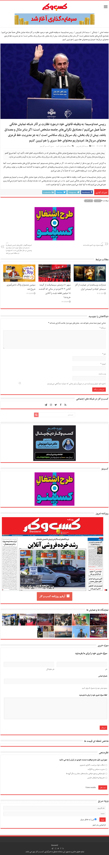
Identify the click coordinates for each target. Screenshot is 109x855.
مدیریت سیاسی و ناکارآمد (96, 769)
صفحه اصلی (104, 32)
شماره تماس (102, 676)
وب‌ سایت (102, 374)
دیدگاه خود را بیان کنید (63, 146)
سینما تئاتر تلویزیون (82, 32)
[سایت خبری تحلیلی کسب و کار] (54, 6)
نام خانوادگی (50, 669)
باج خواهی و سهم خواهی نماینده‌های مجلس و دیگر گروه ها (85, 773)
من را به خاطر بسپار (87, 819)
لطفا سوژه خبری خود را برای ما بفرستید (93, 695)
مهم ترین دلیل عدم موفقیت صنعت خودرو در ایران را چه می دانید (83, 759)
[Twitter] (56, 405)
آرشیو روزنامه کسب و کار (52, 596)
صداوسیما (97, 201)
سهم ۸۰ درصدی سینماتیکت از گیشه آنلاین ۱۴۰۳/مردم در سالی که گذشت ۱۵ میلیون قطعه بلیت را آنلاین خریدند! (55, 291)
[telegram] (46, 405)
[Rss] (65, 405)
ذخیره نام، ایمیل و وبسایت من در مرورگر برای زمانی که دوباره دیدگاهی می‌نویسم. (76, 383)
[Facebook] (60, 405)
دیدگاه (103, 328)
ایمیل (103, 364)
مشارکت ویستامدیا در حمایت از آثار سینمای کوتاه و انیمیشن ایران (90, 287)
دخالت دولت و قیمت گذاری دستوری (92, 765)
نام (104, 354)
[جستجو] (36, 415)
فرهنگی (94, 32)
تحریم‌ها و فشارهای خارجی (96, 777)
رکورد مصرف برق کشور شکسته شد (93, 244)
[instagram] (51, 405)
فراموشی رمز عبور (99, 825)
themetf (54, 845)
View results (90, 787)
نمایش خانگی (89, 201)
